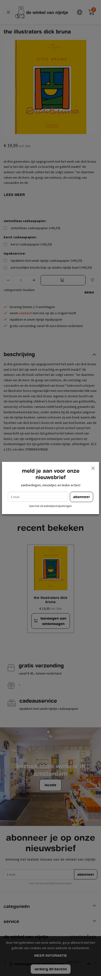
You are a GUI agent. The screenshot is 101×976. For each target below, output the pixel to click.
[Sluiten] (93, 468)
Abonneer (81, 497)
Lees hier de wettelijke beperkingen (50, 506)
